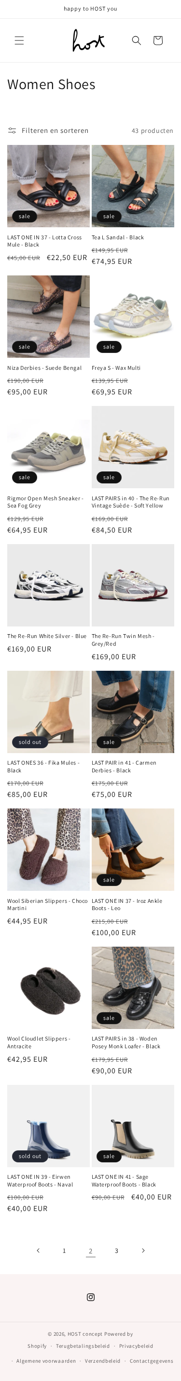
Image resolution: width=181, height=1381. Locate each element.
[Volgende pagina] (142, 1250)
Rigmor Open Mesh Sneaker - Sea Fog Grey (45, 502)
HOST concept (85, 1333)
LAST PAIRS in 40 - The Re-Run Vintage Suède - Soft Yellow (131, 502)
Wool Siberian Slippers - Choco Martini (47, 904)
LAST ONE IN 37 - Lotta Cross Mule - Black (44, 241)
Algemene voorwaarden (46, 1360)
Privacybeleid (136, 1345)
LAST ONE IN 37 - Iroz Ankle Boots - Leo (127, 904)
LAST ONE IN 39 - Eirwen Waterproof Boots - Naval (40, 1180)
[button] (19, 40)
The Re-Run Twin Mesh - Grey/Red (123, 639)
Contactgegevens (152, 1360)
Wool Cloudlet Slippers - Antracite (38, 1042)
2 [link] (91, 1250)
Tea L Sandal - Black (118, 237)
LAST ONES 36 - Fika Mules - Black (43, 766)
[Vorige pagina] (38, 1250)
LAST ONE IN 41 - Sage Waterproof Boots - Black (124, 1180)
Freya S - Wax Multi (116, 367)
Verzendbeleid (103, 1360)
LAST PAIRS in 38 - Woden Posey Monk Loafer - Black (126, 1042)
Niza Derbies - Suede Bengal (44, 367)
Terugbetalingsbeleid (83, 1345)
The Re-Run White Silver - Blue (47, 635)
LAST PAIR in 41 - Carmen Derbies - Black (124, 766)
